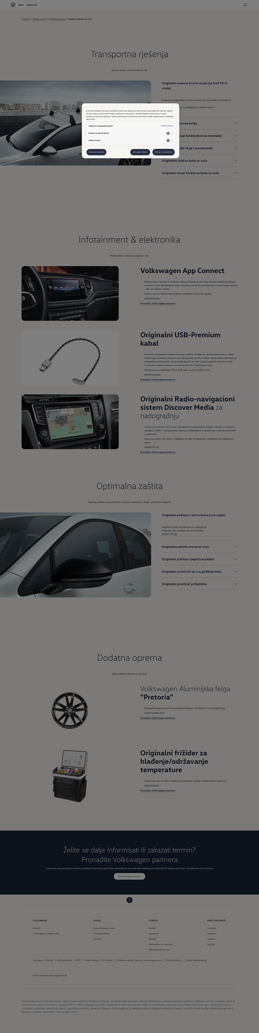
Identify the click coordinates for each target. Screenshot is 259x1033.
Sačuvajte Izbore (140, 152)
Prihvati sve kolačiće (164, 152)
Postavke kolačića (96, 152)
